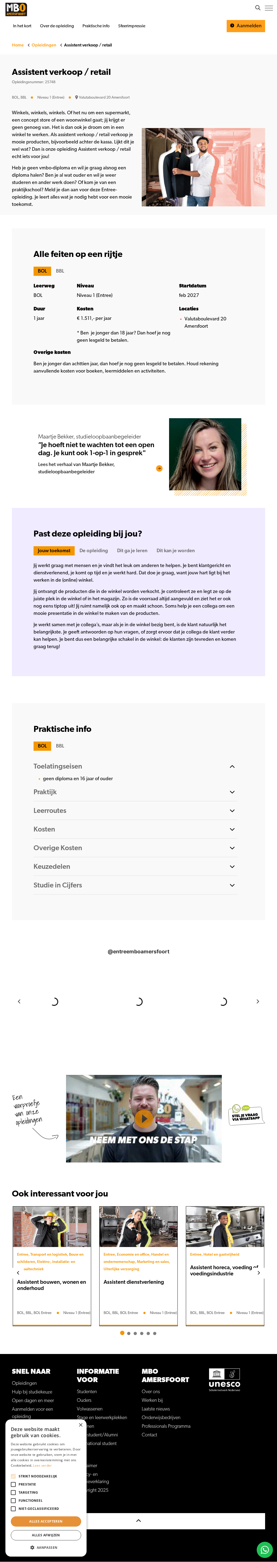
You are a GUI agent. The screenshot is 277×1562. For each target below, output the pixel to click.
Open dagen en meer (33, 1400)
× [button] (80, 1425)
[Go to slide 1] (122, 1333)
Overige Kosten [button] (58, 848)
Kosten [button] (44, 829)
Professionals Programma (166, 1426)
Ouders (84, 1400)
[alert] (46, 1488)
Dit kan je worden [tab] (176, 550)
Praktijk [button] (45, 792)
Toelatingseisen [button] (58, 766)
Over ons (151, 1391)
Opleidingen (24, 1383)
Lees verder (42, 1465)
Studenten (87, 1391)
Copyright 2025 (92, 1490)
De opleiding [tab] (94, 550)
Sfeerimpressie (131, 26)
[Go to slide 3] (135, 1333)
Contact (149, 1435)
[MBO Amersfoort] (16, 9)
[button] (46, 1547)
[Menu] (269, 8)
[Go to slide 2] (128, 1333)
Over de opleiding (57, 26)
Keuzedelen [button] (52, 866)
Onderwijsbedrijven (161, 1417)
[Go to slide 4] (141, 1333)
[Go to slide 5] (148, 1333)
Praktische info (96, 26)
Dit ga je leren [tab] (132, 550)
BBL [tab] (60, 271)
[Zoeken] (258, 8)
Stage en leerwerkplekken (102, 1417)
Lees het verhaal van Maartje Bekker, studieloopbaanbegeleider (76, 468)
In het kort (22, 26)
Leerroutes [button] (50, 810)
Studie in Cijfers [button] (58, 885)
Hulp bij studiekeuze (32, 1392)
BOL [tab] (42, 271)
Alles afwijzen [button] (46, 1535)
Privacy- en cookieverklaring (93, 1478)
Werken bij (152, 1400)
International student (97, 1443)
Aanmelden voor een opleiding (32, 1413)
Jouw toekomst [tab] (54, 550)
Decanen (85, 1426)
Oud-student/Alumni (97, 1435)
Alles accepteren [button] (45, 1521)
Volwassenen (90, 1409)
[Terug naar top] (138, 1521)
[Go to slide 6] (154, 1333)
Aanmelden (249, 26)
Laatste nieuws (156, 1409)
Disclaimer (87, 1465)
